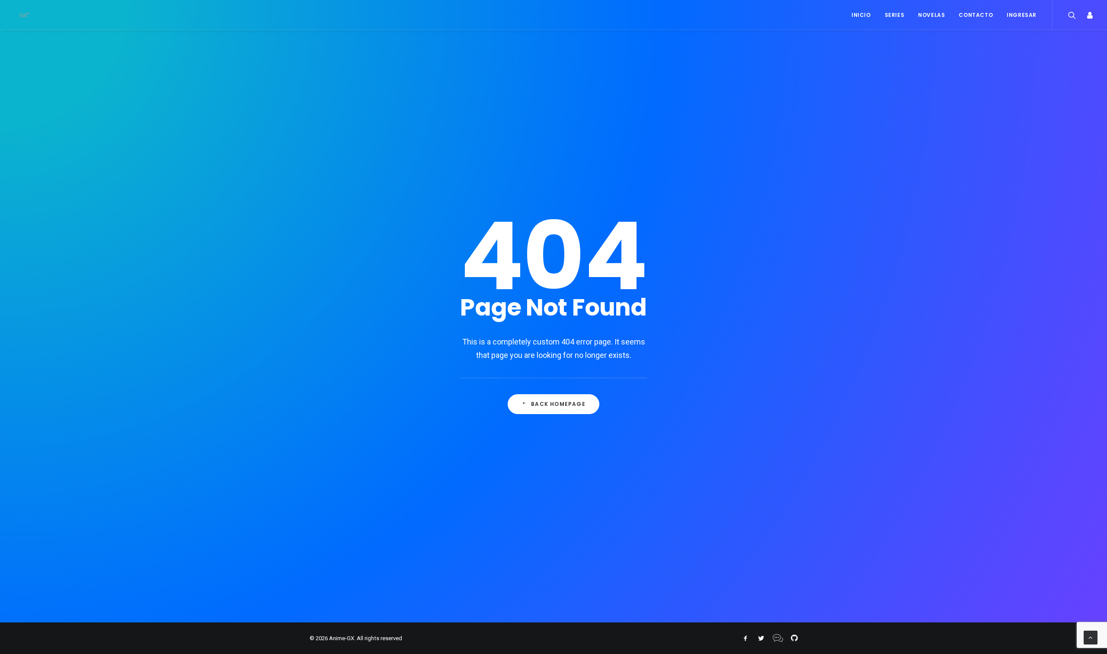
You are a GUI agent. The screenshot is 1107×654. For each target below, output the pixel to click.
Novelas (931, 15)
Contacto (976, 15)
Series (895, 15)
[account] (1087, 15)
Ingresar (1022, 15)
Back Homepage (558, 404)
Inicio (861, 15)
